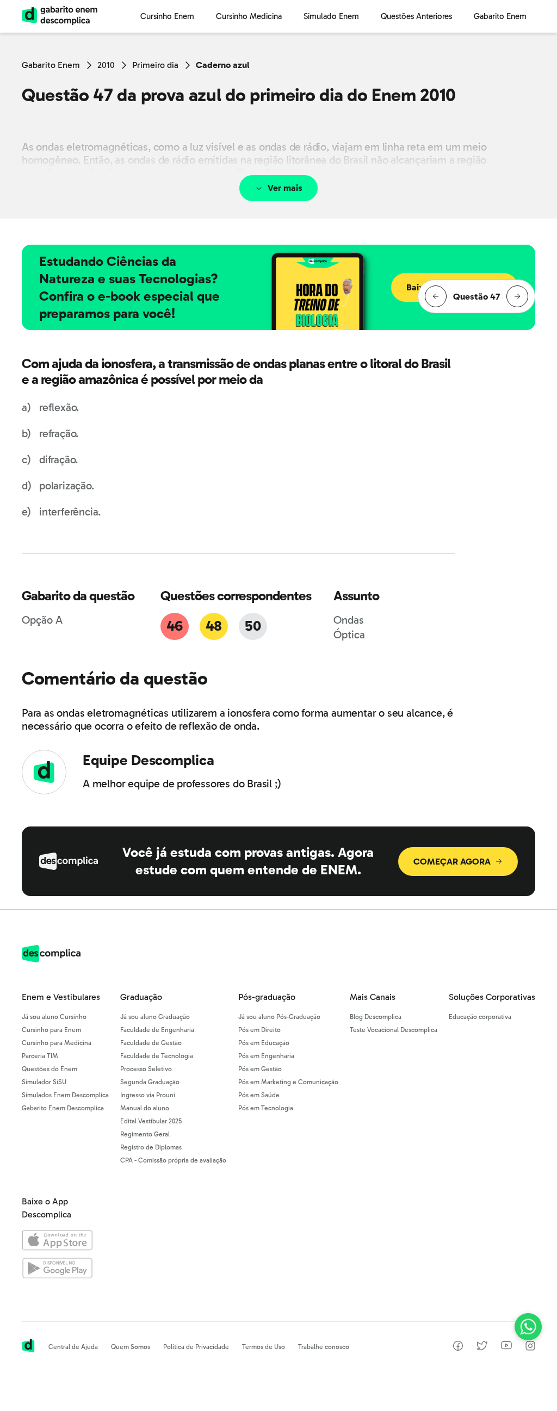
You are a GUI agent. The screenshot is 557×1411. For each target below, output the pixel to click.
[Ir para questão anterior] (436, 296)
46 (174, 626)
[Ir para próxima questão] (517, 296)
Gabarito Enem (51, 65)
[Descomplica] (51, 959)
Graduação (141, 997)
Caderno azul (223, 65)
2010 (106, 65)
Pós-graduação (266, 997)
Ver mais (285, 188)
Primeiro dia (155, 65)
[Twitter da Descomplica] (481, 1347)
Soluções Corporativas (492, 997)
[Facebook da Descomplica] (458, 1347)
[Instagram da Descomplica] (530, 1347)
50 (253, 626)
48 (214, 626)
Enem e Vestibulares (61, 997)
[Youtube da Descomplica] (506, 1346)
